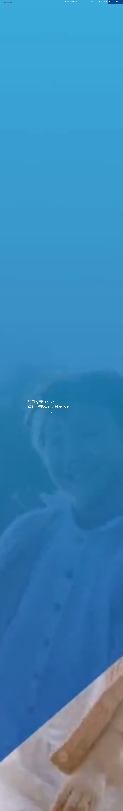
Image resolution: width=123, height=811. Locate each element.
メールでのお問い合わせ (116, 1)
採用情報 (91, 1)
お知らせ (105, 1)
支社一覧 (78, 1)
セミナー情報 (84, 1)
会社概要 (67, 1)
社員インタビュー (98, 1)
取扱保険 (73, 1)
